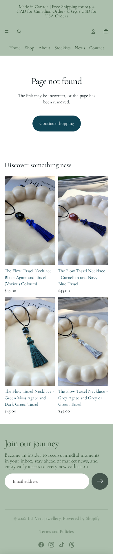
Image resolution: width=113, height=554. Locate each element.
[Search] (19, 31)
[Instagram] (51, 544)
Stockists (62, 48)
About (44, 48)
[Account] (93, 31)
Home (15, 48)
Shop (29, 48)
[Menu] (6, 31)
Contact (96, 48)
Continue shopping (56, 123)
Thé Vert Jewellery (44, 518)
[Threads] (71, 544)
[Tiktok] (61, 544)
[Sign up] (100, 481)
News (80, 48)
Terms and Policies (56, 531)
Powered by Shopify (81, 518)
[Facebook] (41, 544)
